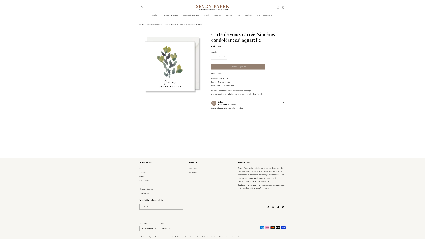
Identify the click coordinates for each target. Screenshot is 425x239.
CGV (141, 168)
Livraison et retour (146, 189)
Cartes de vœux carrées (154, 24)
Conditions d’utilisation (202, 237)
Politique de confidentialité (183, 237)
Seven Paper (148, 237)
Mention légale (144, 193)
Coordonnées (236, 237)
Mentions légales (224, 237)
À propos (142, 172)
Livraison (214, 237)
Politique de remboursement (164, 237)
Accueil (141, 24)
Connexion (193, 168)
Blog (141, 185)
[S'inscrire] (180, 207)
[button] (142, 7)
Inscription (193, 172)
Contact (142, 176)
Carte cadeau (144, 181)
